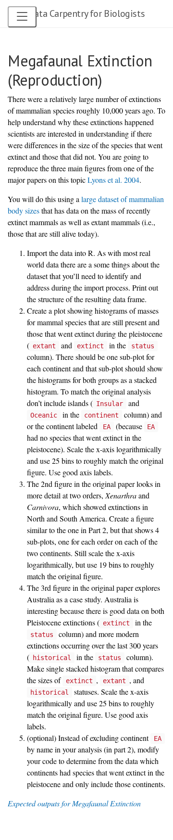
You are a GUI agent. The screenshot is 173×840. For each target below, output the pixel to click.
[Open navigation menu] (22, 16)
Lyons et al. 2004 (113, 180)
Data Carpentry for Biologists (86, 13)
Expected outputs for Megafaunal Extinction (74, 803)
